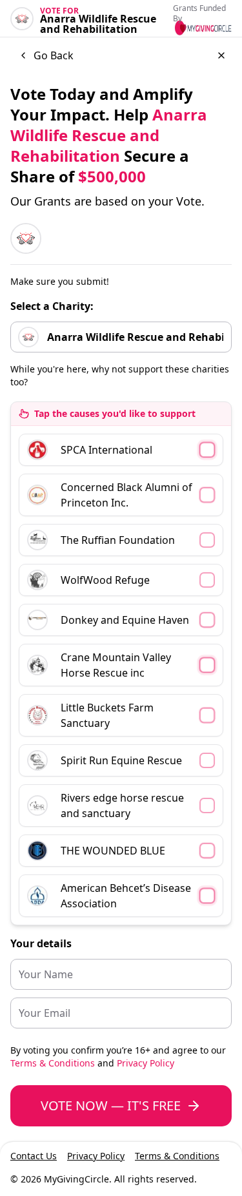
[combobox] (121, 337)
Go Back (54, 55)
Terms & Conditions (52, 1063)
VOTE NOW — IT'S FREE (111, 1105)
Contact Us (33, 1156)
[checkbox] (121, 450)
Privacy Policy (145, 1063)
